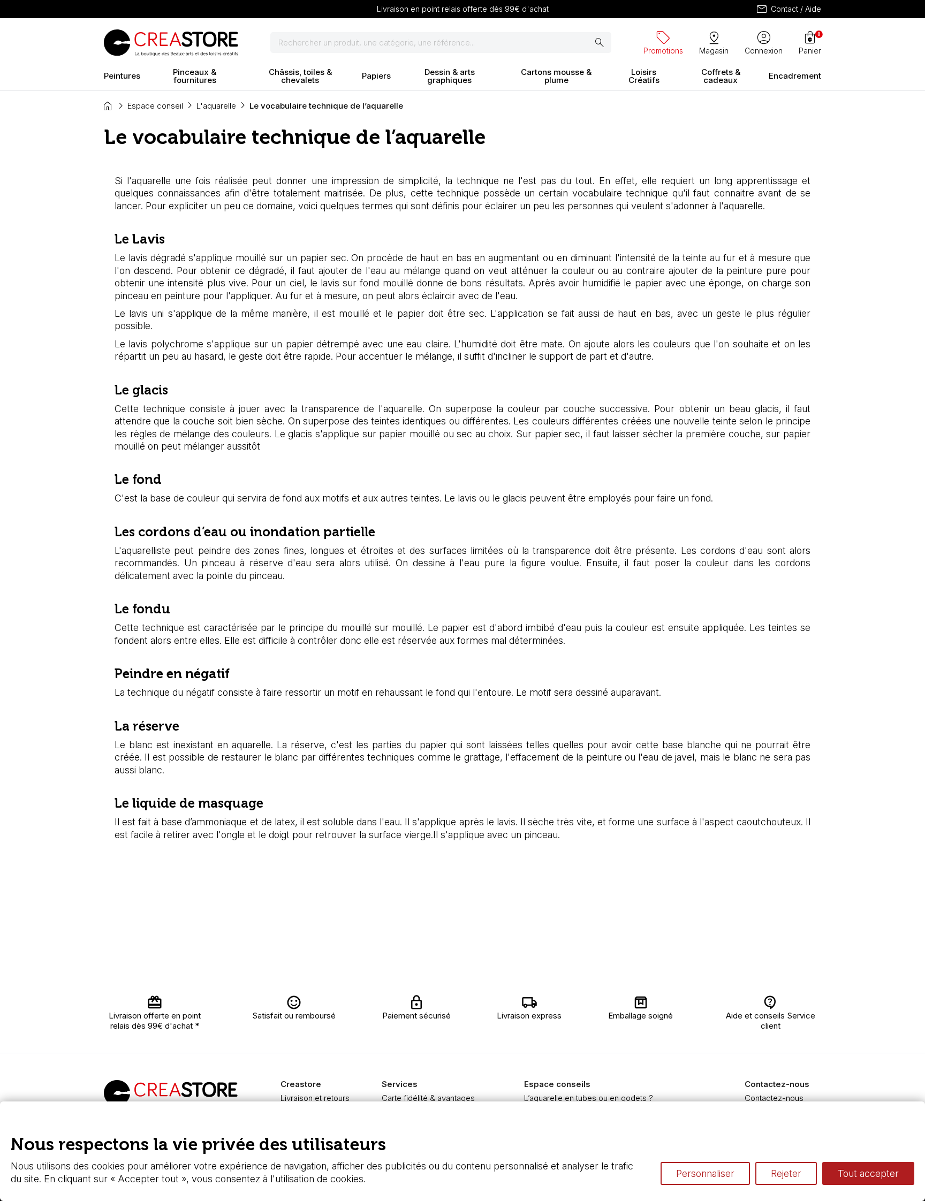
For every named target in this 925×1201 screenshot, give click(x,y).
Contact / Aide (788, 9)
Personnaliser (705, 1173)
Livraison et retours (315, 1098)
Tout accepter (868, 1173)
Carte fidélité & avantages (428, 1098)
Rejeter (786, 1173)
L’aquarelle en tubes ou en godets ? (588, 1098)
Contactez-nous (774, 1098)
